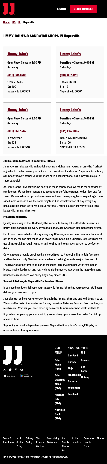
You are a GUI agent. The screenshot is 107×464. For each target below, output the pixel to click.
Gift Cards (84, 368)
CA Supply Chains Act (65, 444)
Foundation (74, 387)
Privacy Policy (30, 440)
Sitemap (101, 438)
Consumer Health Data (89, 442)
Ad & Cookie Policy (19, 442)
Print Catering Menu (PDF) (60, 382)
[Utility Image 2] (26, 375)
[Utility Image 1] (9, 375)
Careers (72, 381)
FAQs (70, 368)
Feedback (73, 394)
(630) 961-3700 (16, 75)
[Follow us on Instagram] (16, 369)
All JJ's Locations (76, 440)
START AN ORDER (83, 8)
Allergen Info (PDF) (59, 399)
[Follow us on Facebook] (10, 369)
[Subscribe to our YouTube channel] (21, 369)
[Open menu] (102, 9)
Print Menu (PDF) (58, 364)
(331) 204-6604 (69, 131)
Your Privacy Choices (40, 442)
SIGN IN (61, 8)
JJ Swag (85, 377)
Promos (85, 360)
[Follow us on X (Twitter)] (4, 369)
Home (6, 22)
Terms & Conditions (8, 440)
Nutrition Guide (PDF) (60, 414)
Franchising (74, 374)
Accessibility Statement (53, 440)
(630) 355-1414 (16, 131)
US (14, 22)
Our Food (73, 355)
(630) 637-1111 (69, 75)
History (72, 362)
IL (19, 22)
